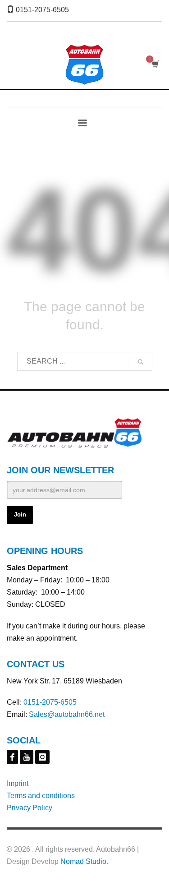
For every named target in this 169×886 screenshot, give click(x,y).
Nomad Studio (83, 861)
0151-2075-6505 (50, 702)
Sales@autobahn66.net (67, 714)
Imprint (17, 783)
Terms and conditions (41, 795)
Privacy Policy (29, 808)
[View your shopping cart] (154, 64)
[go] (140, 361)
